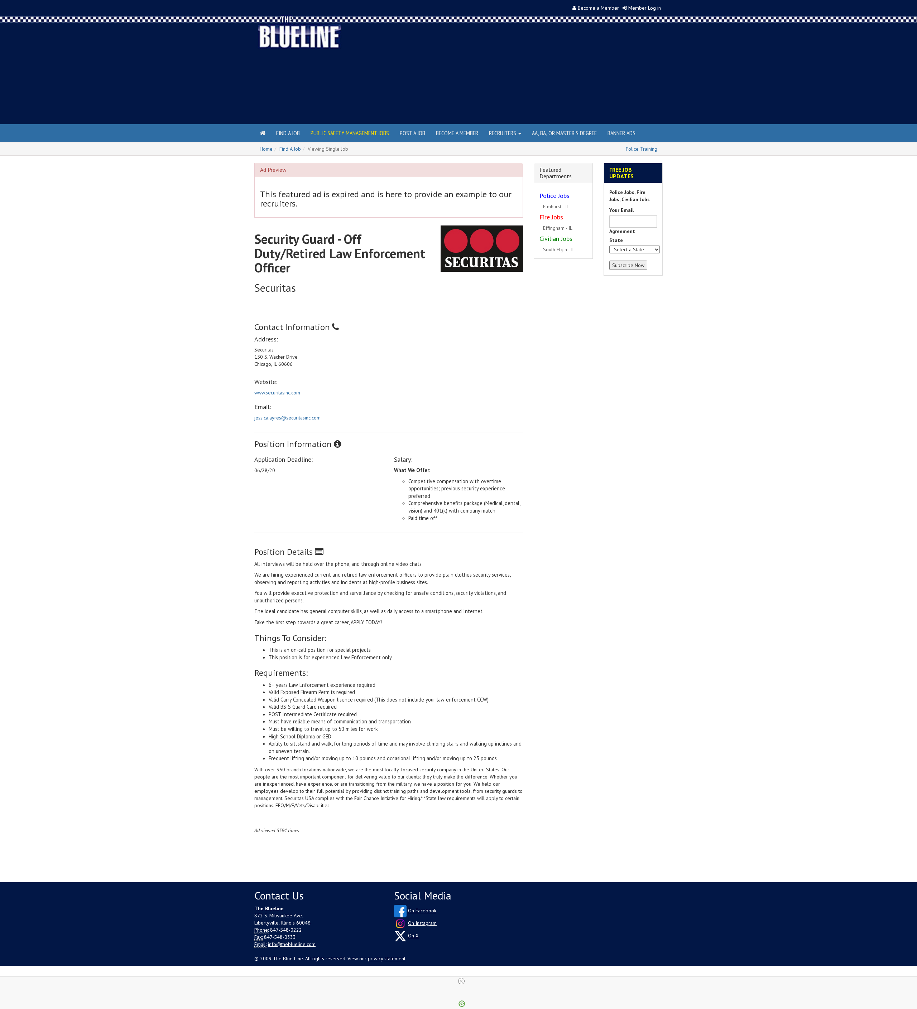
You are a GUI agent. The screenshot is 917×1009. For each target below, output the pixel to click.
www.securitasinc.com (277, 392)
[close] (461, 981)
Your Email (621, 210)
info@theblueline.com (292, 944)
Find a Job (288, 133)
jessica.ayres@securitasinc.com (287, 417)
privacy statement (386, 958)
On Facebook (422, 910)
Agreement (622, 231)
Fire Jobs (551, 217)
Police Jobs (554, 195)
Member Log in (644, 8)
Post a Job (412, 133)
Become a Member (598, 8)
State (616, 240)
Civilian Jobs (555, 238)
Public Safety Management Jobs (350, 133)
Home (266, 149)
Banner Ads (621, 133)
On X (413, 935)
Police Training (641, 149)
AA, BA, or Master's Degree (564, 133)
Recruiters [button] (503, 133)
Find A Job (290, 149)
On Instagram (422, 923)
